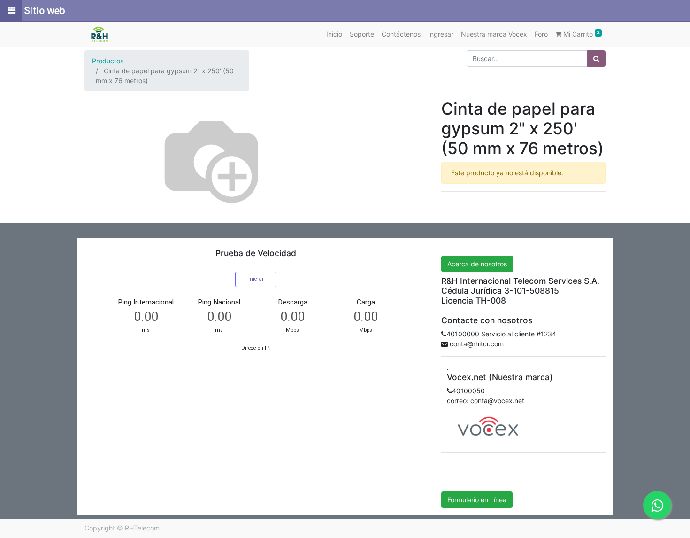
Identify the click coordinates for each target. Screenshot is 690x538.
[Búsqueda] (596, 58)
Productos (107, 61)
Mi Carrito (580, 34)
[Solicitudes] (11, 11)
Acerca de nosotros (477, 264)
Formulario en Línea (476, 500)
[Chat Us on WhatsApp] (657, 505)
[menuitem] (334, 34)
